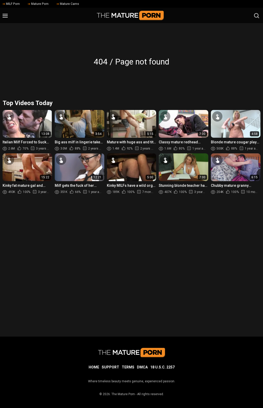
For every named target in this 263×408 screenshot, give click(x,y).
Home (94, 367)
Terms (128, 367)
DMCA (142, 367)
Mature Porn (40, 4)
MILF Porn (13, 4)
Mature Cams (69, 4)
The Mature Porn (123, 394)
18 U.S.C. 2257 (162, 367)
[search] (256, 16)
